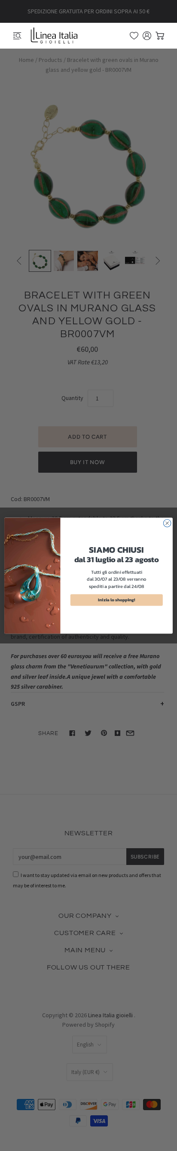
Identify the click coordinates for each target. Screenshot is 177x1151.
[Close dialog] (167, 523)
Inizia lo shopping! (116, 600)
